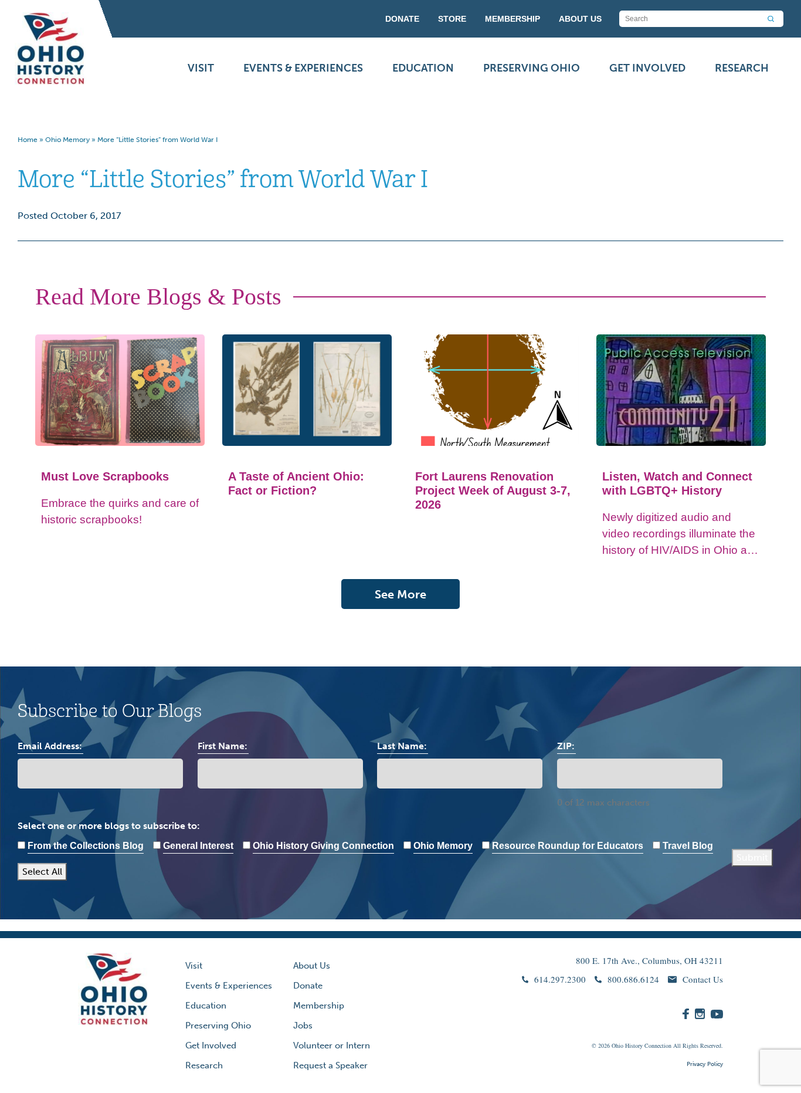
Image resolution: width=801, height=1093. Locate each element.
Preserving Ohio (531, 68)
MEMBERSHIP (512, 18)
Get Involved (647, 68)
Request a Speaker (330, 1065)
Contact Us (703, 979)
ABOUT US (580, 18)
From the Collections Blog (86, 846)
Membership (318, 1005)
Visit (201, 68)
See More (400, 594)
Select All (42, 871)
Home (28, 140)
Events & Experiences (303, 68)
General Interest (198, 846)
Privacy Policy (705, 1064)
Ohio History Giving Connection (323, 846)
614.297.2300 (560, 979)
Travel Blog (688, 846)
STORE (452, 18)
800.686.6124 (633, 979)
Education (423, 68)
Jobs (303, 1025)
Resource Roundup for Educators (567, 846)
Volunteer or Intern (331, 1045)
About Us (311, 965)
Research (742, 68)
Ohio (617, 1045)
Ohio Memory (67, 140)
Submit (752, 857)
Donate (308, 985)
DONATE (402, 18)
